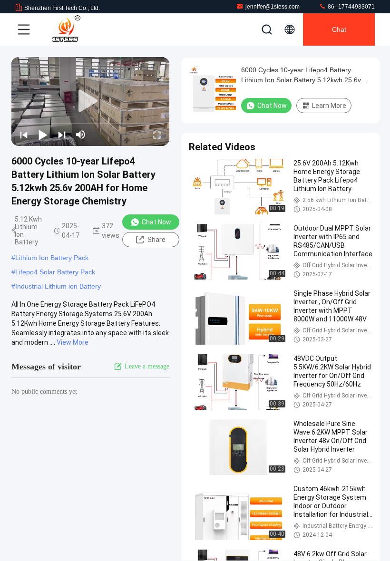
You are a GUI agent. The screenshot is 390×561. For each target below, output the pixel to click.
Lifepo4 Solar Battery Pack (55, 272)
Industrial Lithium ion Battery (58, 286)
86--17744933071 (350, 6)
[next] (61, 134)
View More (72, 342)
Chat (339, 29)
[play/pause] (42, 134)
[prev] (23, 134)
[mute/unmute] (80, 134)
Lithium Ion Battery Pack (51, 257)
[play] (90, 101)
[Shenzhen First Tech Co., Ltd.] (66, 29)
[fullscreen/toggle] (156, 134)
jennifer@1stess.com (272, 6)
